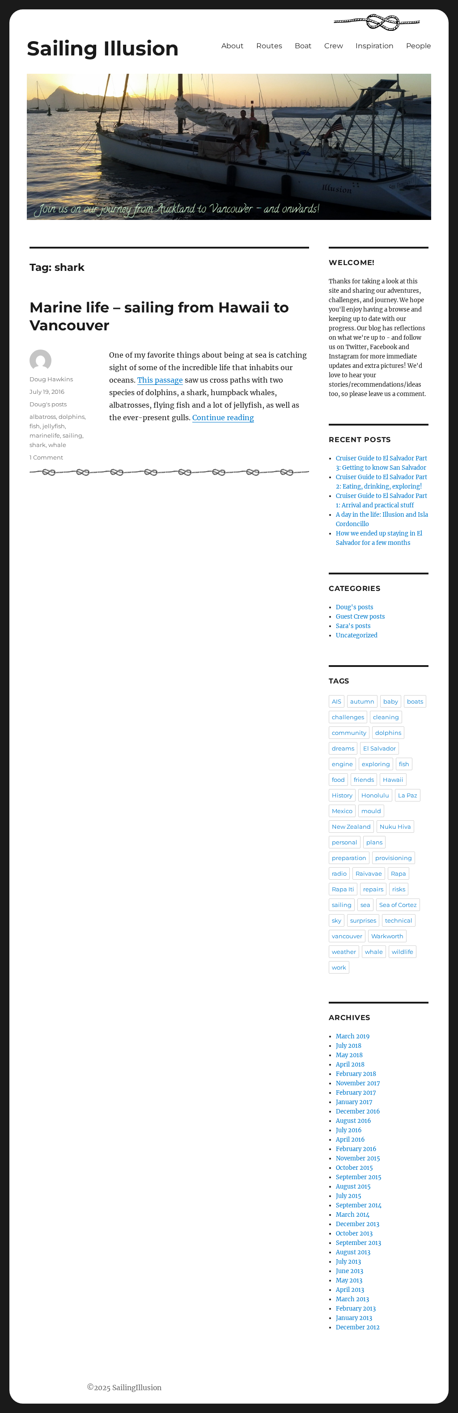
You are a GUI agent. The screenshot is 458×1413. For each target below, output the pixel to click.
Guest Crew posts (360, 616)
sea (365, 904)
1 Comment (46, 457)
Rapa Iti (343, 889)
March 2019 (353, 1036)
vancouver (347, 936)
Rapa (398, 873)
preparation (349, 857)
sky (336, 920)
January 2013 (354, 1318)
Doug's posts (48, 404)
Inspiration (375, 46)
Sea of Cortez (398, 904)
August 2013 (353, 1252)
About (232, 46)
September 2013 (358, 1243)
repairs (373, 889)
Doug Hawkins (51, 379)
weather (344, 951)
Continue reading (223, 417)
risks (398, 889)
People (418, 46)
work (339, 967)
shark (38, 444)
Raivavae (369, 873)
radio (339, 873)
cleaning (386, 717)
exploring (376, 764)
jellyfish (53, 426)
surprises (363, 920)
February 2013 (356, 1308)
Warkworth (387, 936)
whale (57, 444)
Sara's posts (353, 626)
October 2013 (354, 1233)
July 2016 (349, 1130)
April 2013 (350, 1290)
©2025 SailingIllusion (124, 1387)
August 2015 (353, 1186)
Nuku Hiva (395, 826)
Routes (269, 46)
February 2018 (356, 1074)
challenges (348, 717)
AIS (336, 701)
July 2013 (348, 1261)
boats (415, 701)
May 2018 (349, 1055)
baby (390, 701)
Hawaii (393, 779)
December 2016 (358, 1111)
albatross (43, 416)
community (349, 732)
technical (398, 920)
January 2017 (354, 1102)
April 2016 (350, 1139)
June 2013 (349, 1271)
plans (374, 842)
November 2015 (358, 1158)
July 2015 (348, 1196)
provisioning (393, 857)
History (342, 795)
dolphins (72, 416)
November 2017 (358, 1083)
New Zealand (351, 826)
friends (364, 779)
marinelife (45, 435)
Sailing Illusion (103, 48)
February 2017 (356, 1093)
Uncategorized (356, 635)
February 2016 (356, 1149)
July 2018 (348, 1046)
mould (371, 810)
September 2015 (359, 1177)
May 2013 (349, 1280)
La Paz (407, 795)
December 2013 (357, 1224)
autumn (362, 701)
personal (344, 842)
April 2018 (350, 1064)
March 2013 (352, 1299)
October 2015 (354, 1168)
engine (342, 764)
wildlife (402, 951)
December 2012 (358, 1327)
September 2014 (359, 1205)
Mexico (342, 810)
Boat (303, 46)
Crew (333, 46)
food (338, 779)
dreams (343, 748)
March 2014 (352, 1215)
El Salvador (379, 748)
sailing (72, 435)
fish (35, 426)
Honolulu (375, 795)
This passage (160, 379)
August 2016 (353, 1121)
